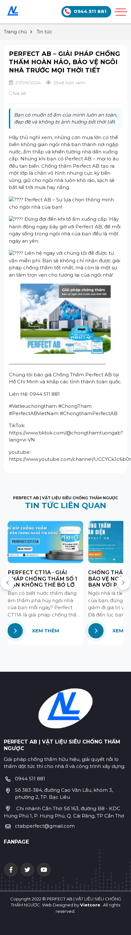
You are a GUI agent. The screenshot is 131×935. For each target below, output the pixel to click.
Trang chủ (15, 32)
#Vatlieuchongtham (33, 406)
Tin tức (44, 32)
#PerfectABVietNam (34, 413)
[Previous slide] (8, 583)
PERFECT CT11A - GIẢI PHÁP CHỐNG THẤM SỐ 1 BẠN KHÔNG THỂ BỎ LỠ (42, 578)
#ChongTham (75, 406)
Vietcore (90, 904)
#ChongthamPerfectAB (89, 413)
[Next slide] (123, 583)
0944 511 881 (30, 779)
